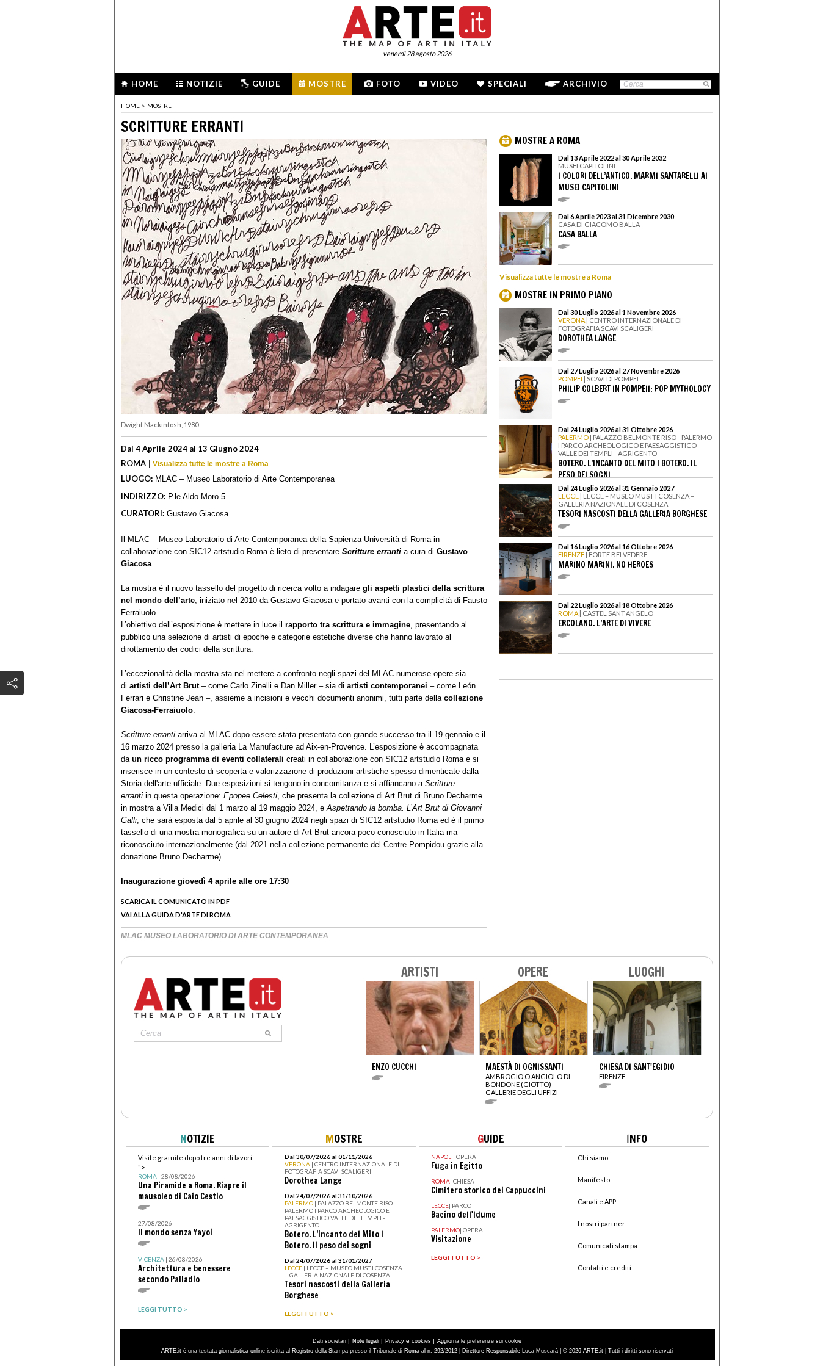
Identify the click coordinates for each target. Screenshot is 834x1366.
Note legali (365, 1341)
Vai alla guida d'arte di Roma (176, 915)
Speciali (507, 84)
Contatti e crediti (604, 1267)
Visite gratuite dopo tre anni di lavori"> (195, 1178)
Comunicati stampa (607, 1245)
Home (144, 84)
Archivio (585, 84)
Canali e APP (597, 1201)
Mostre (327, 84)
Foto (388, 84)
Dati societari (329, 1341)
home (130, 105)
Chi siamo (593, 1158)
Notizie (204, 84)
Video (444, 84)
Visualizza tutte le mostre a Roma (211, 464)
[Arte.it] (417, 24)
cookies (421, 1341)
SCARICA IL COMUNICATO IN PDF (175, 901)
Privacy (394, 1341)
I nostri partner (601, 1223)
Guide (266, 84)
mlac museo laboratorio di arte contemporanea (224, 935)
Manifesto (594, 1180)
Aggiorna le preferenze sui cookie (479, 1341)
